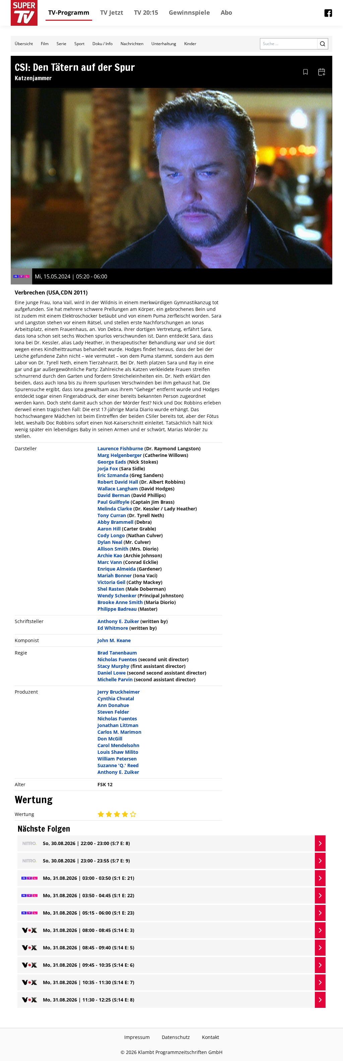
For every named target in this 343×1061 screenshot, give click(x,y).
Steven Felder (113, 712)
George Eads (111, 462)
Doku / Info (102, 43)
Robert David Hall (117, 482)
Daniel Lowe (111, 673)
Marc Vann (109, 562)
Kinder (190, 43)
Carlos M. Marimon (119, 732)
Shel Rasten (110, 589)
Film (45, 43)
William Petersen (117, 758)
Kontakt (210, 1037)
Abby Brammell (115, 522)
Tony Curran (111, 515)
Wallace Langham (117, 488)
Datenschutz (176, 1037)
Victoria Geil (111, 582)
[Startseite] (24, 13)
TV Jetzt (111, 12)
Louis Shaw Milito (117, 752)
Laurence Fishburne (120, 448)
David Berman (113, 495)
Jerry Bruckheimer (118, 692)
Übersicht (24, 43)
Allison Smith (112, 549)
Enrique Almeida (116, 569)
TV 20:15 (146, 12)
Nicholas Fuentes (117, 659)
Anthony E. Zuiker (118, 621)
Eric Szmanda (112, 475)
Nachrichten (132, 43)
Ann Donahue (113, 705)
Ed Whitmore (112, 628)
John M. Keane (114, 640)
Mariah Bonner (114, 575)
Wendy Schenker (116, 595)
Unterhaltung (163, 43)
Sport (79, 43)
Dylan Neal (109, 542)
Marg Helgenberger (119, 455)
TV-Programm (68, 12)
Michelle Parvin (115, 679)
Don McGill (109, 738)
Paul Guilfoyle (113, 502)
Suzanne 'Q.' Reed (118, 765)
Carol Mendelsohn (118, 745)
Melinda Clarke (114, 508)
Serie (61, 43)
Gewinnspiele (189, 12)
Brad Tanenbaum (117, 653)
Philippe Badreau (117, 609)
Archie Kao (109, 555)
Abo (226, 12)
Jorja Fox (107, 468)
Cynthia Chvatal (115, 698)
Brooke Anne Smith (120, 602)
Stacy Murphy (113, 666)
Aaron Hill (109, 528)
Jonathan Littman (117, 725)
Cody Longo (111, 535)
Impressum (137, 1037)
